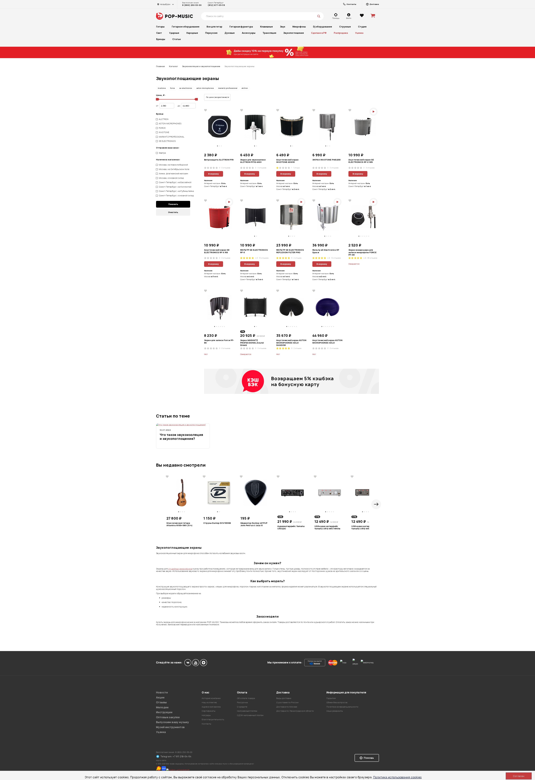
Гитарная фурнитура (241, 26)
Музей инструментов (170, 727)
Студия (362, 26)
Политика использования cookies (397, 777)
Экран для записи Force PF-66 (219, 341)
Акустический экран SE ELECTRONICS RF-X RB (217, 251)
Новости (162, 692)
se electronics (185, 88)
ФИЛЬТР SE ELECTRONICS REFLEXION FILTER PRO (290, 251)
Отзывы (161, 702)
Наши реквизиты (334, 711)
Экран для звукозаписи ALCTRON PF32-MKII (253, 161)
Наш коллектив (209, 702)
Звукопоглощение (293, 33)
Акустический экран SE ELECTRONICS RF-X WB (361, 161)
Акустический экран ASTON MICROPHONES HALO (327, 341)
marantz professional (227, 88)
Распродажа (341, 33)
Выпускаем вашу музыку (172, 722)
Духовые (230, 33)
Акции (160, 697)
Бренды (160, 39)
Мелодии (162, 707)
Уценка (359, 33)
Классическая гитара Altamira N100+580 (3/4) (179, 524)
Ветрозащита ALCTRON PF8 (219, 160)
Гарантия (331, 698)
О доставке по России (287, 702)
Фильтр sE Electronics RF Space (325, 251)
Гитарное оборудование (185, 26)
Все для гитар (214, 26)
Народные (192, 33)
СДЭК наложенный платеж (250, 715)
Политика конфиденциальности (342, 706)
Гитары (160, 26)
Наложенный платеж (247, 711)
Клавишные (266, 26)
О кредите (242, 706)
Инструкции (164, 712)
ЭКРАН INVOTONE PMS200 (326, 160)
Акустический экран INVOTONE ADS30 (287, 161)
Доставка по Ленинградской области (295, 711)
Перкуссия (211, 33)
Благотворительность (213, 719)
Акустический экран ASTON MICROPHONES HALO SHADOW (291, 342)
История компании (211, 698)
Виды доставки (283, 698)
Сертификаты (208, 711)
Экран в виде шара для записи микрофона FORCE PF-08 (362, 252)
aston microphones (205, 88)
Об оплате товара (246, 698)
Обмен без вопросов (336, 702)
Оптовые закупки (168, 717)
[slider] (157, 99)
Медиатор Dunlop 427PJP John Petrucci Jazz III (253, 524)
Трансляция (269, 33)
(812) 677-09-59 (216, 5)
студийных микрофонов (180, 568)
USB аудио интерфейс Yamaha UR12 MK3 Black (364, 527)
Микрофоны (299, 26)
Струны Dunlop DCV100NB (217, 523)
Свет (159, 33)
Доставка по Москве (286, 706)
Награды (206, 715)
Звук (282, 26)
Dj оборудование (322, 26)
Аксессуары (248, 33)
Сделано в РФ (319, 33)
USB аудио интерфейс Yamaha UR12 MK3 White (327, 527)
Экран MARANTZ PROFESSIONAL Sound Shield (252, 342)
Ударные (174, 33)
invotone (162, 88)
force (172, 88)
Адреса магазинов (211, 706)
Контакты (206, 723)
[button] (376, 504)
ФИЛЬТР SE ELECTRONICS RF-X (254, 251)
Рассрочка (242, 702)
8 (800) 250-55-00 (191, 5)
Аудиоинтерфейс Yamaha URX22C (291, 527)
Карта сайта (161, 760)
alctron (245, 88)
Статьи (176, 39)
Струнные (345, 26)
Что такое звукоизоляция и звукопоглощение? (181, 437)
